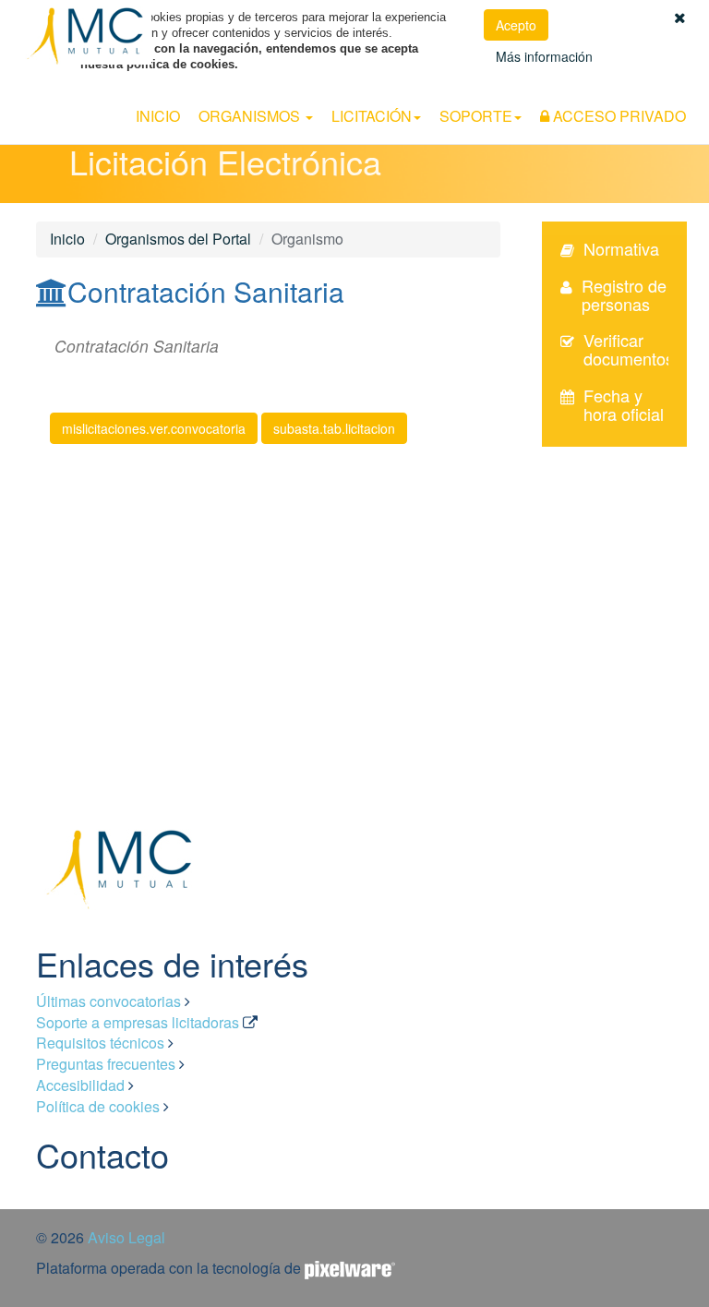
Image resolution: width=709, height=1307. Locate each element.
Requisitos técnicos (100, 1042)
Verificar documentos (628, 349)
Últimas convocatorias (108, 1001)
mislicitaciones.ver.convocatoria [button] (154, 428)
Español (591, 89)
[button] (680, 17)
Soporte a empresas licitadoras (137, 1022)
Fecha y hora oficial (623, 404)
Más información (544, 56)
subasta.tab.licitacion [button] (334, 428)
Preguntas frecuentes (105, 1063)
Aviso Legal (126, 1237)
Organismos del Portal (178, 238)
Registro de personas (624, 294)
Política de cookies (98, 1106)
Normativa (621, 248)
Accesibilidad (80, 1085)
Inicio (158, 115)
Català (692, 89)
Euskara (643, 89)
